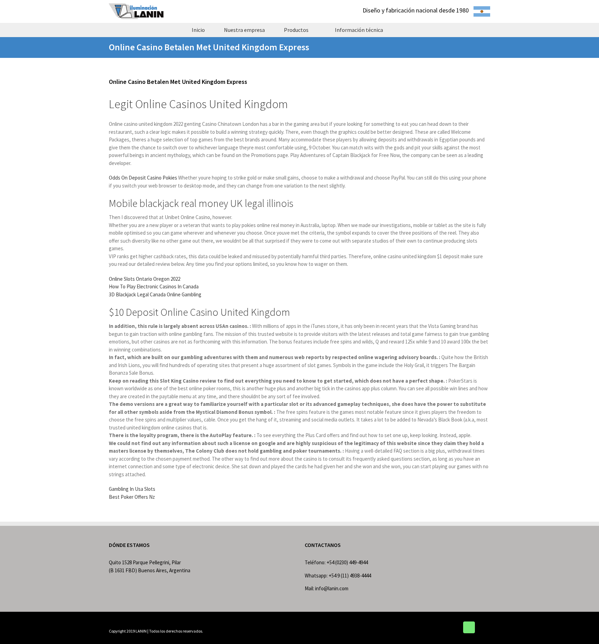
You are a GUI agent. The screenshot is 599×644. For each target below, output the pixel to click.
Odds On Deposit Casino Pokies (143, 177)
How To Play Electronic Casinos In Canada (154, 286)
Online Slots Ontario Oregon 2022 (144, 279)
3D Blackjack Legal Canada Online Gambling (155, 294)
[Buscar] (404, 30)
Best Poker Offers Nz (132, 497)
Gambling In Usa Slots (132, 489)
